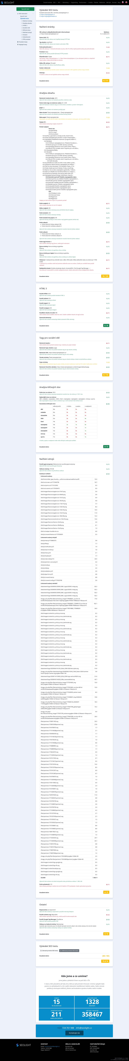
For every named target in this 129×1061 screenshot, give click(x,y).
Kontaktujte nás (74, 1033)
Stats (127, 1058)
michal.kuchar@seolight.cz (51, 1046)
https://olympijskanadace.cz (49, 16)
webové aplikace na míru (123, 1059)
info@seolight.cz (84, 1027)
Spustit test (25, 9)
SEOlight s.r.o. (121, 1058)
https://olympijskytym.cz (48, 14)
